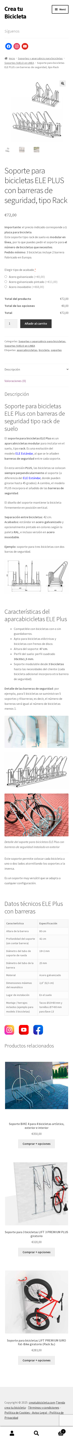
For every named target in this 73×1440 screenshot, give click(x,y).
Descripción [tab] (12, 369)
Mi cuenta (12, 1433)
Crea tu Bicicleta (15, 12)
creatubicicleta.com (42, 1402)
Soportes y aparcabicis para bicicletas (40, 58)
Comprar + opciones (36, 1144)
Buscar (36, 1433)
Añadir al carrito (36, 323)
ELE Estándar (24, 453)
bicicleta (44, 350)
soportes (56, 350)
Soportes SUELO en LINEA (19, 63)
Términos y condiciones (43, 1407)
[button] (63, 83)
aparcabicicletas (27, 350)
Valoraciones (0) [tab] (15, 381)
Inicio (12, 58)
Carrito (56, 1430)
